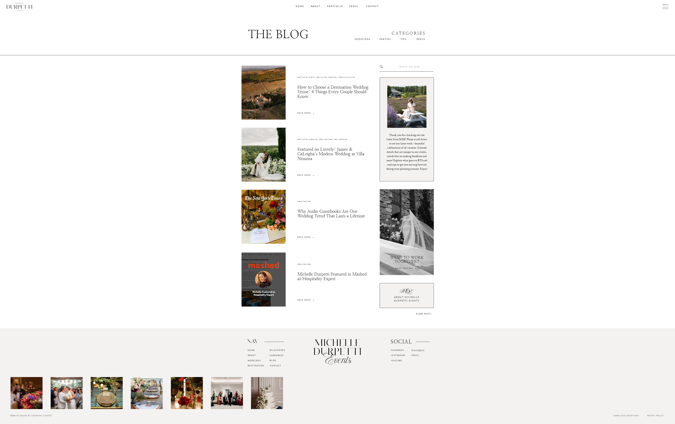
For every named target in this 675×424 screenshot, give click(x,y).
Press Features (326, 139)
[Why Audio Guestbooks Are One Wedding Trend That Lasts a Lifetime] (264, 217)
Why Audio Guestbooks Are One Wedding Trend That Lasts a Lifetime (331, 213)
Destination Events (306, 77)
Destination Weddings (326, 77)
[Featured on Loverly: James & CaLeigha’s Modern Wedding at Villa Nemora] (264, 155)
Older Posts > (424, 314)
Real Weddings (341, 139)
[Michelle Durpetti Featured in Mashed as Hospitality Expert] (264, 280)
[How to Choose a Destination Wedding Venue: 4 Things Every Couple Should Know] (264, 93)
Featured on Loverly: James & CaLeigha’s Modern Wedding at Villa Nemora (330, 154)
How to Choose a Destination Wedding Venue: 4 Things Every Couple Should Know (332, 92)
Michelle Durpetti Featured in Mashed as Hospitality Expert (332, 276)
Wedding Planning (346, 77)
